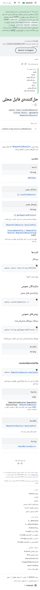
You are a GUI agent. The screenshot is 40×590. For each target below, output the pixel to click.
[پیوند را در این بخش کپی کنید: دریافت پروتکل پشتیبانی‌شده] (12, 321)
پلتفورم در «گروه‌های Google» (28, 535)
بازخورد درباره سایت (20, 581)
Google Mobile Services (30, 562)
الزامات (36, 497)
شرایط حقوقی (16, 577)
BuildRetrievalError (27, 446)
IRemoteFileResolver (29, 115)
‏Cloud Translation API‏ (16, 44)
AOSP (36, 59)
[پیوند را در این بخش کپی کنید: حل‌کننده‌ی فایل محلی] (18, 293)
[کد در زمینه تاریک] (36, 265)
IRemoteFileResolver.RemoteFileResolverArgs (22, 231)
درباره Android (33, 577)
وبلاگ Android (33, 528)
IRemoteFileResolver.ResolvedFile (21, 225)
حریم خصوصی (32, 581)
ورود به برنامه (7, 3)
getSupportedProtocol (26, 215)
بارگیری (36, 501)
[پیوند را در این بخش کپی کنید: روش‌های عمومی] (18, 314)
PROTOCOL (32, 178)
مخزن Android (33, 494)
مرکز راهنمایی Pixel (32, 555)
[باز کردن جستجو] (19, 2)
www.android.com (31, 558)
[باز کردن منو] (35, 2)
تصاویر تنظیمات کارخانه (31, 508)
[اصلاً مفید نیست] (22, 64)
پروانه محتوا (35, 474)
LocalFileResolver (28, 195)
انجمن (24, 577)
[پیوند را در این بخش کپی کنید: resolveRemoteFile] (16, 363)
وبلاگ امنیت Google (32, 531)
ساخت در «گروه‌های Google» (29, 538)
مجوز (8, 577)
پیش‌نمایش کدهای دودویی (30, 504)
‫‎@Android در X (33, 521)
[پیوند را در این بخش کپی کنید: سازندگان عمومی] (18, 286)
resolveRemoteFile (15, 230)
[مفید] (25, 64)
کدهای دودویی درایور (32, 511)
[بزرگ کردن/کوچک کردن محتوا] (28, 69)
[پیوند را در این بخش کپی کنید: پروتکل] (29, 259)
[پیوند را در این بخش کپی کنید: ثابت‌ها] (29, 252)
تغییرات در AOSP (17, 30)
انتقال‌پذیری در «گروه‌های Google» (27, 542)
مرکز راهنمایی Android (31, 551)
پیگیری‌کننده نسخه (33, 569)
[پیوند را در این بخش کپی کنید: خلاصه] (28, 159)
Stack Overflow (32, 565)
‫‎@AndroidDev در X (31, 524)
